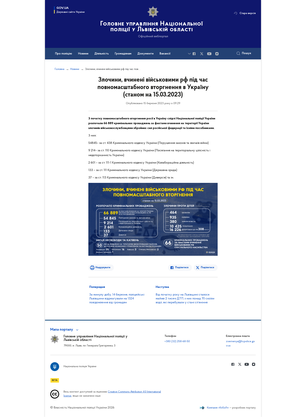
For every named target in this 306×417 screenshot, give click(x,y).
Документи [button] (145, 53)
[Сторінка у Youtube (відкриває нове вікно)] (209, 54)
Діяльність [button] (101, 53)
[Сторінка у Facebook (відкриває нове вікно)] (194, 54)
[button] (65, 330)
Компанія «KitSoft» (218, 407)
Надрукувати (102, 267)
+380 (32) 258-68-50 (177, 341)
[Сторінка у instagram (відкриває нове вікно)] (217, 54)
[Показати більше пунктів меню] (189, 53)
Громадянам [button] (123, 53)
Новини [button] (83, 53)
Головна (59, 69)
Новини (74, 69)
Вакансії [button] (165, 53)
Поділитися (181, 267)
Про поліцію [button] (63, 53)
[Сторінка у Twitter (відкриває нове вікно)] (202, 54)
